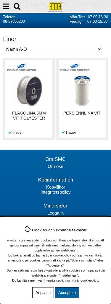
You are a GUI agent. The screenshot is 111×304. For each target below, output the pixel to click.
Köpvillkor (55, 186)
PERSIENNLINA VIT (82, 113)
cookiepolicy (89, 280)
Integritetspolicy (56, 192)
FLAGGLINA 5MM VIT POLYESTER (29, 115)
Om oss (55, 166)
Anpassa (43, 292)
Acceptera (67, 292)
